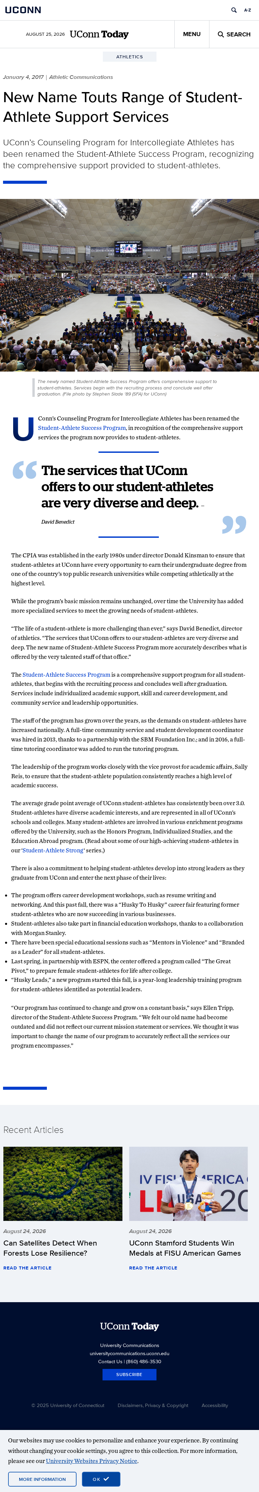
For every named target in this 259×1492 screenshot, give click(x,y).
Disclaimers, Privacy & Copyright (153, 1405)
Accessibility (215, 1405)
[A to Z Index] (247, 10)
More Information (42, 1479)
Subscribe (129, 1374)
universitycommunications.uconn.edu (129, 1353)
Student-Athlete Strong (53, 850)
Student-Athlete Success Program (82, 427)
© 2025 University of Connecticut (67, 1405)
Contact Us (110, 1361)
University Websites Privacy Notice (91, 1460)
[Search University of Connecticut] (234, 10)
